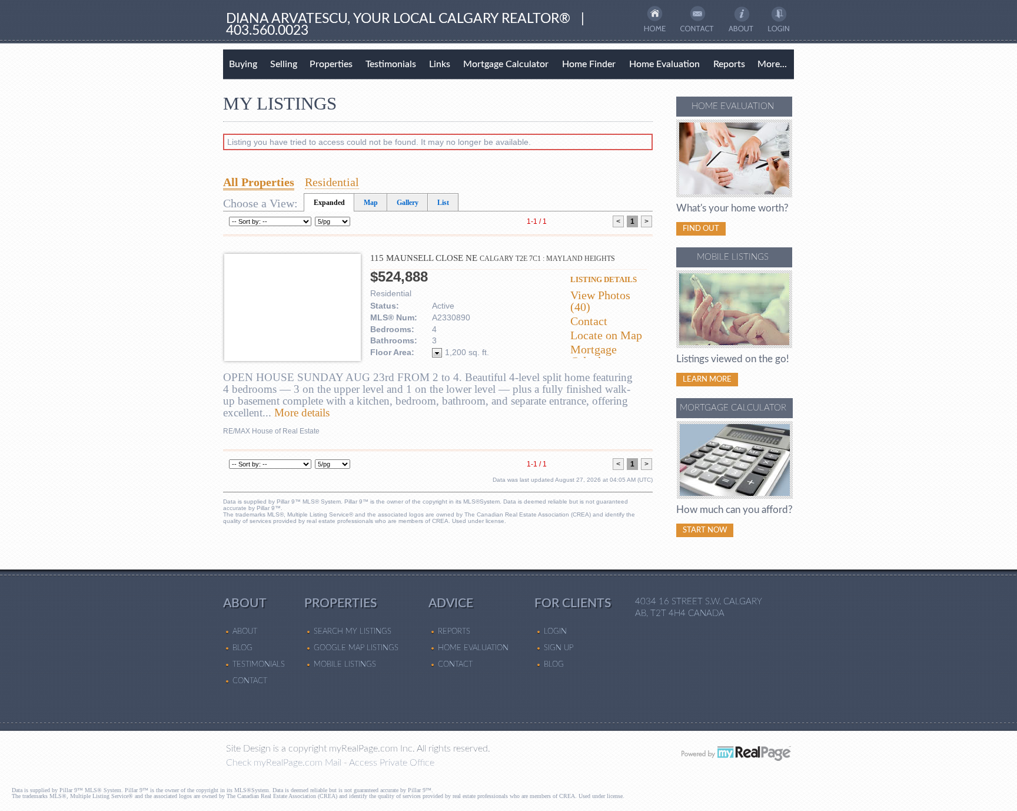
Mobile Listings (345, 664)
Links (439, 64)
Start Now (705, 530)
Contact (588, 321)
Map (371, 202)
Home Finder (589, 64)
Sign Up (558, 648)
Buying (243, 64)
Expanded (329, 202)
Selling (283, 64)
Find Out (701, 228)
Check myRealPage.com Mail (283, 762)
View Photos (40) (600, 301)
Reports (729, 64)
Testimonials (390, 64)
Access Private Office (391, 762)
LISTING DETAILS (603, 279)
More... (772, 64)
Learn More (707, 379)
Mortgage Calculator (506, 64)
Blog (242, 648)
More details (302, 412)
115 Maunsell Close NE (492, 258)
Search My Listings (352, 631)
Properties (331, 64)
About (244, 631)
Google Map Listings (356, 648)
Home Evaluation (664, 64)
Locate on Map (606, 335)
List (443, 202)
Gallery (407, 202)
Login (555, 631)
